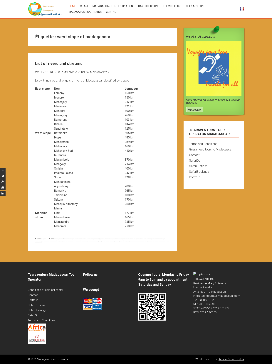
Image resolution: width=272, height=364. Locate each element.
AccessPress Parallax (231, 359)
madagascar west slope (97, 239)
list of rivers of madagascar (135, 238)
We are (84, 6)
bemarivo (61, 238)
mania (36, 241)
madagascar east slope (160, 238)
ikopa (89, 238)
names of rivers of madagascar (83, 241)
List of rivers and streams (59, 63)
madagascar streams (70, 239)
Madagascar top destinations (114, 6)
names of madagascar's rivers (69, 241)
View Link (194, 110)
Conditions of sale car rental (45, 290)
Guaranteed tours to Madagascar (210, 149)
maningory (40, 241)
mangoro (166, 239)
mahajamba (105, 239)
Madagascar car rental (85, 11)
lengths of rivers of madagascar (120, 238)
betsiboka (66, 238)
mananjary (146, 239)
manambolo (130, 239)
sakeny (112, 241)
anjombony (56, 238)
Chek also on (195, 6)
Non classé (43, 238)
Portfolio (194, 177)
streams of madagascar (137, 241)
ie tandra (85, 238)
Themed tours (172, 6)
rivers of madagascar (106, 241)
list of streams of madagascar (147, 238)
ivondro (98, 238)
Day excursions (148, 6)
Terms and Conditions (203, 144)
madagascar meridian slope (41, 239)
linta (128, 238)
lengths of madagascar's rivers (106, 238)
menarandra (46, 241)
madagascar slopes (61, 239)
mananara (141, 239)
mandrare (151, 239)
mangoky (162, 239)
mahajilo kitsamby (112, 239)
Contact (112, 11)
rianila (100, 241)
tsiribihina (145, 241)
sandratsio (117, 241)
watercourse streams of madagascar (156, 241)
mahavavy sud (124, 239)
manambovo (136, 239)
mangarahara (157, 239)
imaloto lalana (93, 238)
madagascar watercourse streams (83, 239)
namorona (92, 241)
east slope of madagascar (74, 238)
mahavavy (118, 239)
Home (72, 6)
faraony (81, 238)
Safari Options (198, 166)
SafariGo (195, 160)
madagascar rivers (52, 239)
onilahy (96, 241)
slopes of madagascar (125, 241)
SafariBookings (199, 171)
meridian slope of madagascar (56, 241)
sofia (131, 241)
